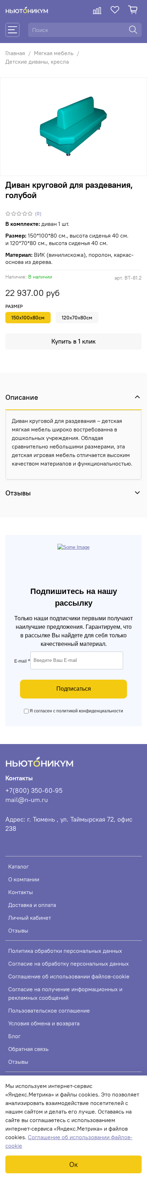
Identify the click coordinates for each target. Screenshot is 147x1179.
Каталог (18, 866)
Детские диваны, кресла (37, 61)
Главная (15, 53)
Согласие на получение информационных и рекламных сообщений (65, 993)
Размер (14, 306)
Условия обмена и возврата (44, 1023)
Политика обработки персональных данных (65, 950)
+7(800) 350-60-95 (33, 791)
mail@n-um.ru (26, 800)
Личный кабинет (29, 917)
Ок (73, 1164)
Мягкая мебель (54, 53)
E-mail (22, 661)
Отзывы (18, 930)
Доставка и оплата (32, 904)
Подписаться (73, 689)
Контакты (20, 892)
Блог (14, 1036)
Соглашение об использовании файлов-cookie (69, 976)
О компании (23, 879)
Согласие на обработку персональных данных (68, 963)
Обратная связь (28, 1048)
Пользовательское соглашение (49, 1010)
